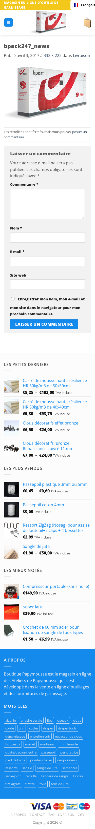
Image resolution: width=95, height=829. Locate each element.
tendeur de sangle (54, 776)
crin (21, 728)
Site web (18, 275)
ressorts (11, 768)
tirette (30, 784)
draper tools (67, 728)
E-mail (17, 251)
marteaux (47, 744)
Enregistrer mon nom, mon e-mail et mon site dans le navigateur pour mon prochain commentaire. (47, 307)
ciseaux (62, 720)
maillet (30, 744)
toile (43, 784)
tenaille (31, 776)
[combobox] (82, 5)
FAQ (51, 815)
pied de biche (15, 760)
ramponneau (67, 760)
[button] (8, 22)
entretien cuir (40, 736)
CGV (81, 815)
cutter (33, 728)
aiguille (10, 720)
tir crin (78, 776)
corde (9, 728)
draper (48, 728)
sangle (27, 768)
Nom (16, 228)
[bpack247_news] (46, 92)
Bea (49, 720)
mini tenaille (69, 744)
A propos (18, 815)
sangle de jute (47, 768)
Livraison (81, 55)
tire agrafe (13, 784)
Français (86, 5)
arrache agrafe (31, 720)
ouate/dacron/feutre (20, 752)
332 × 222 (53, 55)
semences (69, 768)
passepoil (48, 752)
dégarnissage (15, 736)
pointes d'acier (41, 760)
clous (77, 720)
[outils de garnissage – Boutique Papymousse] (48, 22)
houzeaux (12, 744)
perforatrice (69, 752)
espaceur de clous (68, 736)
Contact (37, 815)
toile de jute (60, 784)
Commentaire (24, 184)
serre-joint (13, 776)
